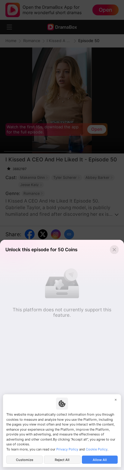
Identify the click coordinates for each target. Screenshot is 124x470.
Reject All (62, 460)
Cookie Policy (96, 449)
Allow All (100, 460)
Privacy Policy (67, 449)
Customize (24, 460)
